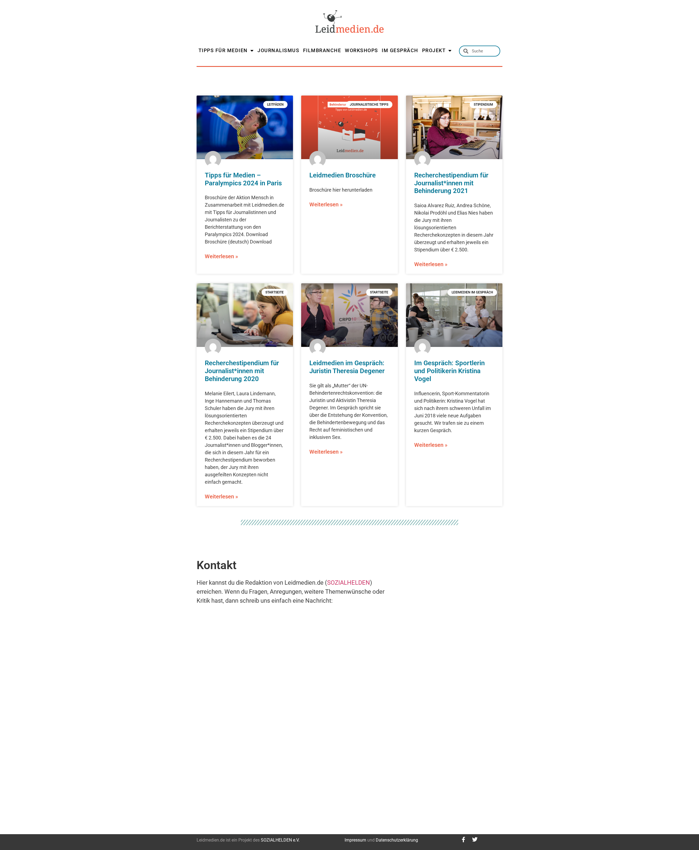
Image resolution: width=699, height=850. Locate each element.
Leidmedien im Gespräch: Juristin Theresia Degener (347, 367)
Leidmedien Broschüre (342, 175)
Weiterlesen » (221, 256)
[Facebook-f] (463, 839)
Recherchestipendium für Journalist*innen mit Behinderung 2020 (242, 371)
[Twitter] (475, 839)
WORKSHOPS (361, 50)
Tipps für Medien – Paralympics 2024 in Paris (243, 179)
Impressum (355, 840)
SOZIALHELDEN (348, 582)
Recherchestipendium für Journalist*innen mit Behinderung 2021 (451, 183)
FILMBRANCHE (322, 50)
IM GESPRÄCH (400, 50)
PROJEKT (434, 50)
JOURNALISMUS (278, 50)
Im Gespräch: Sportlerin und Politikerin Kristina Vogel (449, 371)
